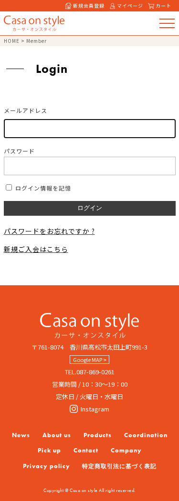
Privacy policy (46, 466)
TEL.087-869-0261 (90, 371)
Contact (86, 450)
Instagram (95, 408)
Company (126, 450)
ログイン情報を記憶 (42, 188)
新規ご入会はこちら (36, 249)
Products (98, 435)
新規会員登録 (89, 5)
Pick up (49, 450)
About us (56, 435)
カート (163, 5)
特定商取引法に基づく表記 (119, 466)
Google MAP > (89, 359)
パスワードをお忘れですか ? (49, 231)
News (21, 435)
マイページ (130, 5)
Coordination (146, 435)
